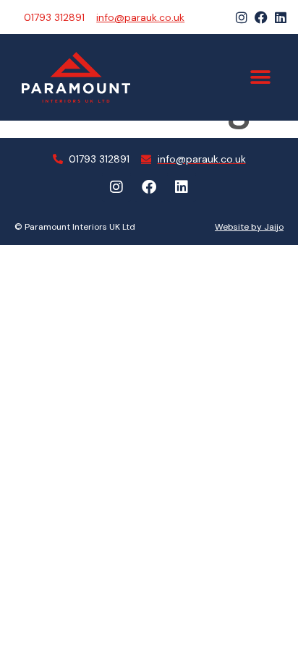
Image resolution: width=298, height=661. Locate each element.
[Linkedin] (281, 17)
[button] (260, 77)
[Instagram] (242, 17)
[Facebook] (261, 17)
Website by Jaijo (249, 227)
